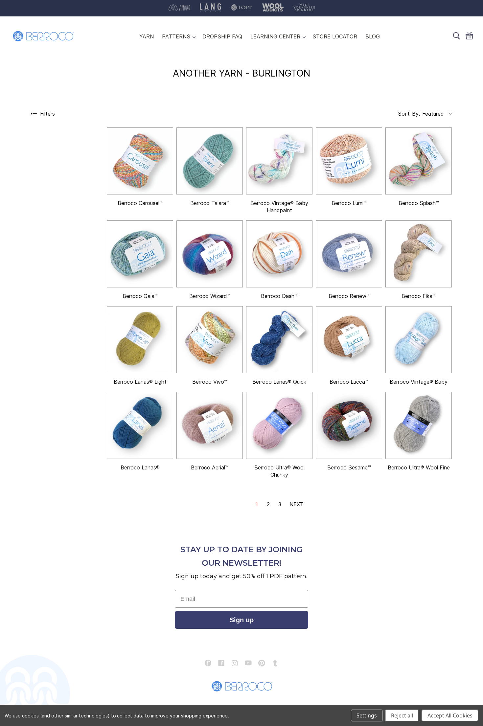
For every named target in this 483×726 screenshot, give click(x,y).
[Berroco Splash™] (418, 161)
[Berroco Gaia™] (140, 254)
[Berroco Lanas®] (140, 425)
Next (296, 504)
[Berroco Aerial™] (209, 425)
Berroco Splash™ (419, 203)
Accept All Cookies (449, 715)
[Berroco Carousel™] (140, 161)
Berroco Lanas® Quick (279, 381)
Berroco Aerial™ (209, 467)
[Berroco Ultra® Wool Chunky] (279, 425)
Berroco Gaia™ (140, 296)
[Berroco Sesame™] (349, 425)
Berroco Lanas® (140, 467)
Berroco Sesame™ (349, 467)
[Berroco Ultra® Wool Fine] (418, 425)
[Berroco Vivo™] (209, 339)
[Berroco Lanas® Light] (140, 339)
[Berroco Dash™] (279, 254)
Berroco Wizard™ (209, 296)
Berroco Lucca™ (349, 381)
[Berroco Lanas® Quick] (279, 339)
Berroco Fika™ (419, 296)
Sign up (242, 620)
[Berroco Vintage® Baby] (418, 339)
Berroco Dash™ (279, 296)
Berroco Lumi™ (349, 203)
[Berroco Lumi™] (349, 161)
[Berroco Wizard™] (209, 254)
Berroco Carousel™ (140, 203)
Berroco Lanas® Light (140, 381)
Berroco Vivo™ (209, 381)
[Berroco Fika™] (418, 254)
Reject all (402, 715)
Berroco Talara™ (209, 203)
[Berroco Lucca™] (349, 339)
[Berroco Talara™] (209, 161)
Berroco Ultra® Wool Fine (419, 467)
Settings (366, 715)
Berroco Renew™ (349, 296)
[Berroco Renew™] (349, 254)
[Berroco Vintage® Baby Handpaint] (279, 161)
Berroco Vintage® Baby (419, 381)
